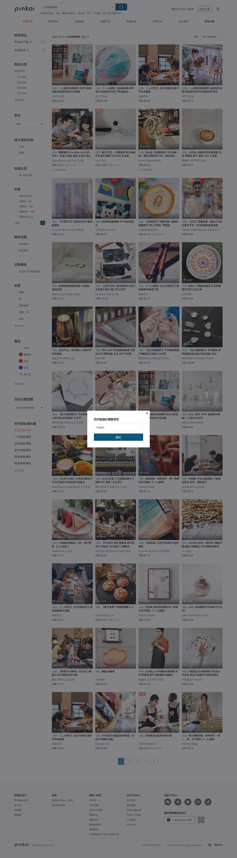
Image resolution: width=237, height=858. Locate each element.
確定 (118, 437)
